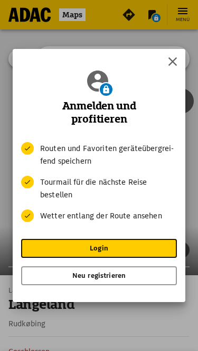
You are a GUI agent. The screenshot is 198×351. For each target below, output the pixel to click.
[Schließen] (172, 61)
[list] (99, 182)
